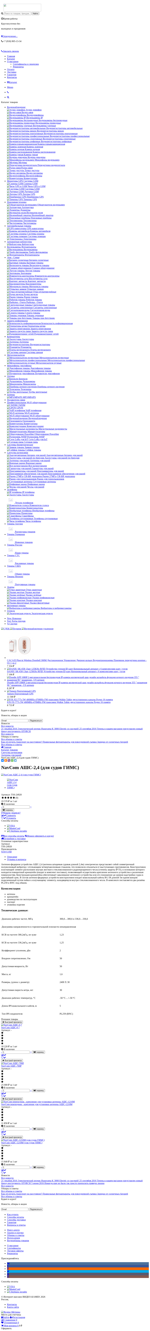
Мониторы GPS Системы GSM (22, 181)
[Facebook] (7, 1266)
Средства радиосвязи (17, 452)
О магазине (12, 61)
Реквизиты (18, 66)
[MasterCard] (13, 828)
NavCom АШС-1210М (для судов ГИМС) (21, 1142)
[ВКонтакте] (2, 760)
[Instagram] (8, 1276)
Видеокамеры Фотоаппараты (21, 247)
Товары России (14, 545)
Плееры (11, 394)
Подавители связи (16, 400)
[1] (3, 797)
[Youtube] (8, 1274)
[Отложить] (3, 1057)
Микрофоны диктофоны (19, 365)
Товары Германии (16, 534)
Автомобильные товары (19, 226)
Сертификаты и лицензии (26, 64)
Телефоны (12, 489)
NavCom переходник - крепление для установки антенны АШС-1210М (36, 1104)
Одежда (11, 611)
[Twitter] (8, 1271)
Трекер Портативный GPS (20, 693)
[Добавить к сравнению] (3, 1055)
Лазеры (10, 587)
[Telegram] (15, 760)
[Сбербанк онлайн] (17, 831)
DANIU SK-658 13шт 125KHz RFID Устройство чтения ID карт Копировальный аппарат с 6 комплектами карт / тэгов (66, 671)
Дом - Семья (13, 257)
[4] (11, 797)
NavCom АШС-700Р (11, 1066)
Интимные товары (16, 605)
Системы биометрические (20, 444)
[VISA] (11, 825)
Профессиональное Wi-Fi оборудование (27, 402)
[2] (5, 797)
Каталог (11, 59)
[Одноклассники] (5, 760)
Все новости (7, 726)
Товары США (14, 566)
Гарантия (11, 74)
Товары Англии (15, 524)
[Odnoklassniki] (8, 1268)
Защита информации (17, 320)
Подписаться (36, 721)
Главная (11, 56)
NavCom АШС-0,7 (10, 1027)
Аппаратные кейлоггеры (19, 241)
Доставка (11, 72)
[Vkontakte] (8, 1263)
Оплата (10, 69)
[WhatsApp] (12, 760)
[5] (14, 797)
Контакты (12, 77)
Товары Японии (15, 576)
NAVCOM (6, 852)
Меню (10, 87)
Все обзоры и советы (11, 739)
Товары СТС (13, 555)
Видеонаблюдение (16, 107)
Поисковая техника (16, 202)
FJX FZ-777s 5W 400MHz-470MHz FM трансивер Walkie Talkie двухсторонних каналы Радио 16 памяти (59, 702)
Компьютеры (13, 336)
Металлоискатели (16, 355)
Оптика (11, 376)
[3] (8, 797)
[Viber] (9, 760)
